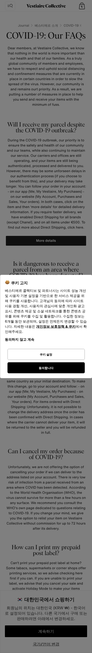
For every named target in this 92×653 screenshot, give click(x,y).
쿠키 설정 (46, 354)
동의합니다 (46, 368)
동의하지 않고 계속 (19, 339)
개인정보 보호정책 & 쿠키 (56, 326)
